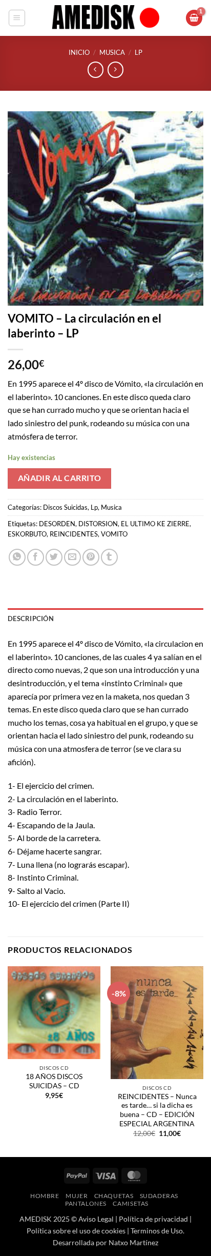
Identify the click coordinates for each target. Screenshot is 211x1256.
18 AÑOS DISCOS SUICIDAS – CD (54, 1081)
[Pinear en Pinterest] (90, 557)
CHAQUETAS (114, 1196)
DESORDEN (57, 524)
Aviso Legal (96, 1218)
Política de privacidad (153, 1218)
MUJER (77, 1196)
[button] (17, 18)
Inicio (79, 52)
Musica (112, 52)
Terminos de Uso (157, 1230)
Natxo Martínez (133, 1242)
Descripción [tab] (31, 618)
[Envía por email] (72, 557)
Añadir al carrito (59, 478)
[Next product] (95, 69)
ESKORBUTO (27, 534)
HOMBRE (44, 1196)
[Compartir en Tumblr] (109, 557)
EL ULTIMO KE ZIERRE (155, 524)
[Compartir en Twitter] (54, 557)
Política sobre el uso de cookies (76, 1230)
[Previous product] (115, 69)
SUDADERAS (159, 1196)
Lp (138, 52)
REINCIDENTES (74, 534)
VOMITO (114, 534)
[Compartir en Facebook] (35, 557)
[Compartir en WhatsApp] (17, 557)
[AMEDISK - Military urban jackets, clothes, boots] (105, 18)
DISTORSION (98, 524)
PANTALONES (86, 1203)
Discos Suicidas (65, 507)
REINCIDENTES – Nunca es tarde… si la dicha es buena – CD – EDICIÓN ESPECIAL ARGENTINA (157, 1110)
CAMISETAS (131, 1203)
